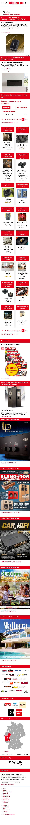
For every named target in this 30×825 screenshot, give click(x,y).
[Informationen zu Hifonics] (5, 682)
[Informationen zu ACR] (4, 671)
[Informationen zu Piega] (22, 687)
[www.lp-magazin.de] (11, 715)
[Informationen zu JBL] (11, 683)
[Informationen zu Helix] (22, 679)
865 (11, 123)
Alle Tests (6, 108)
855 (8, 119)
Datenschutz (6, 810)
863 (5, 123)
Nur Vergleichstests (9, 111)
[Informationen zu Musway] (7, 687)
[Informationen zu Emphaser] (12, 675)
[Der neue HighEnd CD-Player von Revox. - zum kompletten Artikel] (15, 82)
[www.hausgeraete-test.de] (15, 707)
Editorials (5, 802)
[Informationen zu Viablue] (26, 691)
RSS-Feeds (6, 799)
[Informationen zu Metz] (24, 683)
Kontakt (5, 813)
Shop (4, 789)
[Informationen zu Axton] (17, 670)
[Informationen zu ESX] (19, 675)
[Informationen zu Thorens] (19, 691)
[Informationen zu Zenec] (19, 695)
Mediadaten (6, 807)
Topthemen (6, 801)
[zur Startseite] (16, 3)
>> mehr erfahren (6, 378)
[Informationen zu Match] (17, 682)
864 (8, 123)
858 (17, 119)
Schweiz (6, 751)
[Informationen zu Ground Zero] (15, 679)
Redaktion (5, 793)
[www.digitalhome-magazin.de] (7, 707)
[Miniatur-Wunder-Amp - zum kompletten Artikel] (15, 43)
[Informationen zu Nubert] (15, 687)
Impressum (6, 805)
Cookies (5, 811)
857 (14, 119)
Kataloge (5, 798)
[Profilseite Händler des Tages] (15, 764)
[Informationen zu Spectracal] (12, 691)
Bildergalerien (6, 796)
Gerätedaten (6, 795)
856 (11, 119)
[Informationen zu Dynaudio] (5, 674)
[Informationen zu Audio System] (10, 671)
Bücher (5, 790)
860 (23, 119)
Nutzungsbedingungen (9, 814)
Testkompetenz (7, 792)
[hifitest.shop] (19, 715)
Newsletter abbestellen (7, 784)
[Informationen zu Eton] (25, 675)
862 (2, 123)
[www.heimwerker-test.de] (22, 707)
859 (20, 119)
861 (26, 119)
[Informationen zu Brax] (25, 670)
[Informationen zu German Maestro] (7, 679)
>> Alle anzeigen (5, 32)
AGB (4, 808)
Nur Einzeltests (22, 108)
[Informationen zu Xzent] (11, 695)
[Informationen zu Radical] (4, 691)
